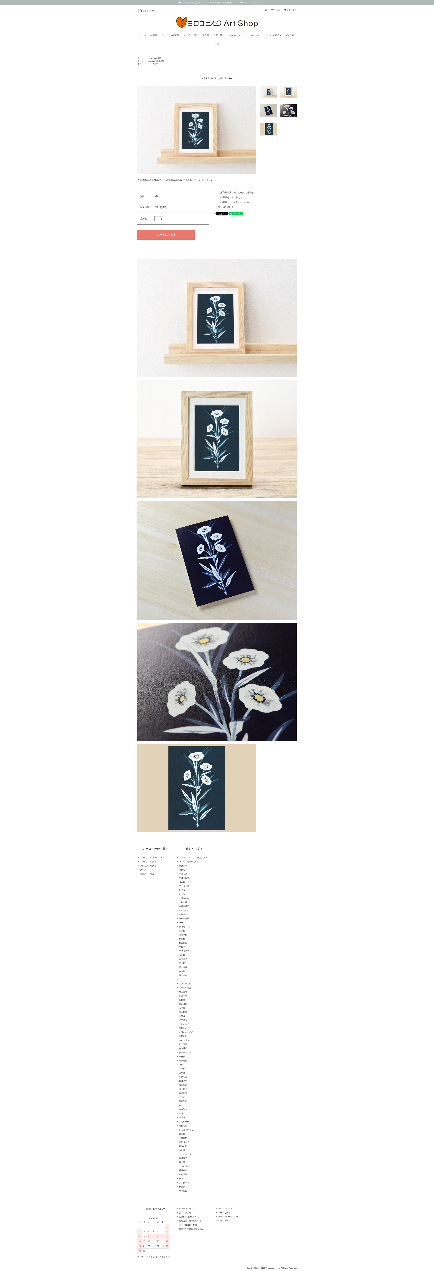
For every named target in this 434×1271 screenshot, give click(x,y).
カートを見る (224, 1212)
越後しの (183, 1125)
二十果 (182, 1069)
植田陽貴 (183, 943)
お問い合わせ (185, 1212)
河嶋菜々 (183, 914)
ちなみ (182, 894)
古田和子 (183, 959)
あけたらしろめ (186, 1032)
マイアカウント (275, 10)
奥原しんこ (184, 1028)
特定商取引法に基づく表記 (191, 1229)
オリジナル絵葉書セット (151, 857)
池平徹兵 (183, 1020)
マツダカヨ (184, 886)
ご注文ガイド (255, 35)
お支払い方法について (189, 1216)
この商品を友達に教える (230, 197)
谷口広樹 (183, 1085)
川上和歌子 (184, 996)
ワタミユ (183, 874)
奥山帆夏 (183, 1012)
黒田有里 (183, 1060)
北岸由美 (183, 902)
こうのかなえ (185, 987)
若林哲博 (183, 1138)
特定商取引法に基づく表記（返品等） (237, 192)
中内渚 (182, 971)
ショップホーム (186, 1208)
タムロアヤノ (185, 882)
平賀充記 (183, 947)
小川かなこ (184, 1024)
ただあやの (184, 910)
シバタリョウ (152, 64)
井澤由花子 (184, 906)
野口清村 (183, 975)
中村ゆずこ (184, 1097)
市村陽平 (183, 1174)
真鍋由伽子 (184, 918)
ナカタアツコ (185, 1182)
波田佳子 (183, 931)
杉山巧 (182, 963)
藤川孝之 (183, 1150)
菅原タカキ (184, 1142)
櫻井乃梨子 (184, 1004)
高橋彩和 (183, 870)
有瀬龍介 (183, 1109)
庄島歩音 (183, 1077)
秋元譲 (182, 1186)
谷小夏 (182, 1008)
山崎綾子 (183, 1016)
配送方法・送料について (190, 1221)
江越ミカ (183, 1113)
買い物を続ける (226, 207)
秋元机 (182, 939)
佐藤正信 (183, 1146)
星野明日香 (184, 878)
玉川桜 (182, 955)
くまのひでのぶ (186, 983)
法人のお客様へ (273, 35)
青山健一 (183, 1162)
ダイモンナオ (185, 1052)
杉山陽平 (183, 1044)
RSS (220, 1221)
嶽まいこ (183, 1178)
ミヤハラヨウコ (186, 1166)
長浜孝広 (183, 1170)
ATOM (226, 1221)
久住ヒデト (184, 1000)
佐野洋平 (183, 1081)
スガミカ (183, 979)
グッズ (186, 35)
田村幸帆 (183, 935)
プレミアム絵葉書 (170, 35)
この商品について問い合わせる (233, 202)
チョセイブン (185, 926)
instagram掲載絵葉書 (155, 61)
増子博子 (183, 1089)
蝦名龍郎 (183, 1093)
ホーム (140, 58)
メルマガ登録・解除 (188, 1225)
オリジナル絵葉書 (148, 35)
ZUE (181, 922)
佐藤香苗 (183, 1048)
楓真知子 (183, 865)
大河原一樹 (184, 1121)
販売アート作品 (201, 35)
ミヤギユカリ (185, 1154)
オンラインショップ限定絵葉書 (193, 857)
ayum (181, 1065)
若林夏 (182, 1056)
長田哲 (182, 1134)
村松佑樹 (183, 1036)
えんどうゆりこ (186, 1130)
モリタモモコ (185, 951)
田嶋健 (182, 1073)
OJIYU (182, 890)
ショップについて (235, 35)
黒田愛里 (183, 1191)
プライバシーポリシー (228, 1216)
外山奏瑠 (183, 992)
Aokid (181, 1105)
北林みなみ (184, 898)
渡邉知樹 (183, 1101)
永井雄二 (183, 1117)
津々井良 (183, 967)
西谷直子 (183, 1158)
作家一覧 (217, 35)
